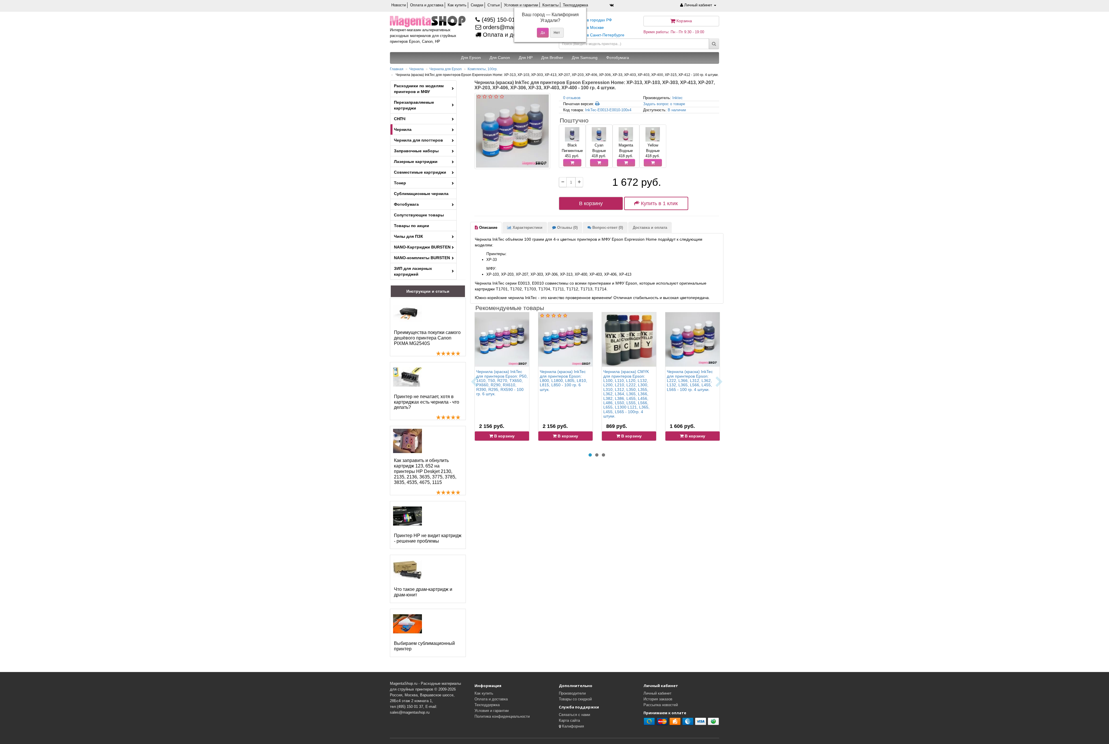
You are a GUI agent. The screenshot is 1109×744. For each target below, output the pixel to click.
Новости (398, 5)
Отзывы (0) (567, 227)
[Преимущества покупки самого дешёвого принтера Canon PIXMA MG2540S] (407, 312)
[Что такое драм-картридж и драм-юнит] (407, 569)
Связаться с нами (574, 715)
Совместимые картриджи (420, 172)
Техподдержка (575, 5)
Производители (572, 693)
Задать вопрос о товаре (664, 104)
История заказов (657, 699)
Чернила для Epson (445, 69)
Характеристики (526, 227)
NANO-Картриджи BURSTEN (422, 247)
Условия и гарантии (521, 5)
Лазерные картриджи (416, 161)
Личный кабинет (657, 693)
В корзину (591, 203)
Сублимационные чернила (421, 193)
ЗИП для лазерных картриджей (413, 271)
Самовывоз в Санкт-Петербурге (593, 35)
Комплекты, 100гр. (483, 69)
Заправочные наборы (416, 151)
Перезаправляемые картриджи (414, 105)
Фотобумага (406, 204)
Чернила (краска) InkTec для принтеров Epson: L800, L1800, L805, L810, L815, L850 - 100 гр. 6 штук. (563, 380)
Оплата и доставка (426, 5)
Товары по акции (411, 225)
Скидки (477, 5)
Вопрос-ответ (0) (607, 227)
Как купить (457, 5)
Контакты (550, 5)
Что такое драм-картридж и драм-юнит (423, 592)
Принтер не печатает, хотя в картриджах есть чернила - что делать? (426, 402)
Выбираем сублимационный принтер (424, 646)
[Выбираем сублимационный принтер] (407, 623)
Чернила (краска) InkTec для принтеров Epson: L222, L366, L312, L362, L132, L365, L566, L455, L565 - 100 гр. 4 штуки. (690, 380)
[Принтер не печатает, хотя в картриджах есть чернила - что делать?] (407, 377)
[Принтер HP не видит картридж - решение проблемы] (407, 516)
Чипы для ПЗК (408, 236)
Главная (396, 69)
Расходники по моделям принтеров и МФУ (419, 89)
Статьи (493, 5)
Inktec (677, 98)
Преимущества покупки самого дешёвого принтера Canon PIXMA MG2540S (427, 338)
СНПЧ (399, 118)
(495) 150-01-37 (501, 19)
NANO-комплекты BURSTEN (422, 257)
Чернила (416, 69)
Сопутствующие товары (419, 215)
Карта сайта (569, 720)
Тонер (400, 183)
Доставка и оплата (650, 227)
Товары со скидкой (575, 699)
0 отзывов (571, 98)
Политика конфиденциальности (502, 716)
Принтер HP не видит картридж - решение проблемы (428, 538)
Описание (487, 227)
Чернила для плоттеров (418, 140)
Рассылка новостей (660, 705)
